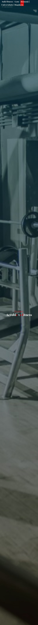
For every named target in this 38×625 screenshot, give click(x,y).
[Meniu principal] (35, 11)
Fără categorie (18, 311)
